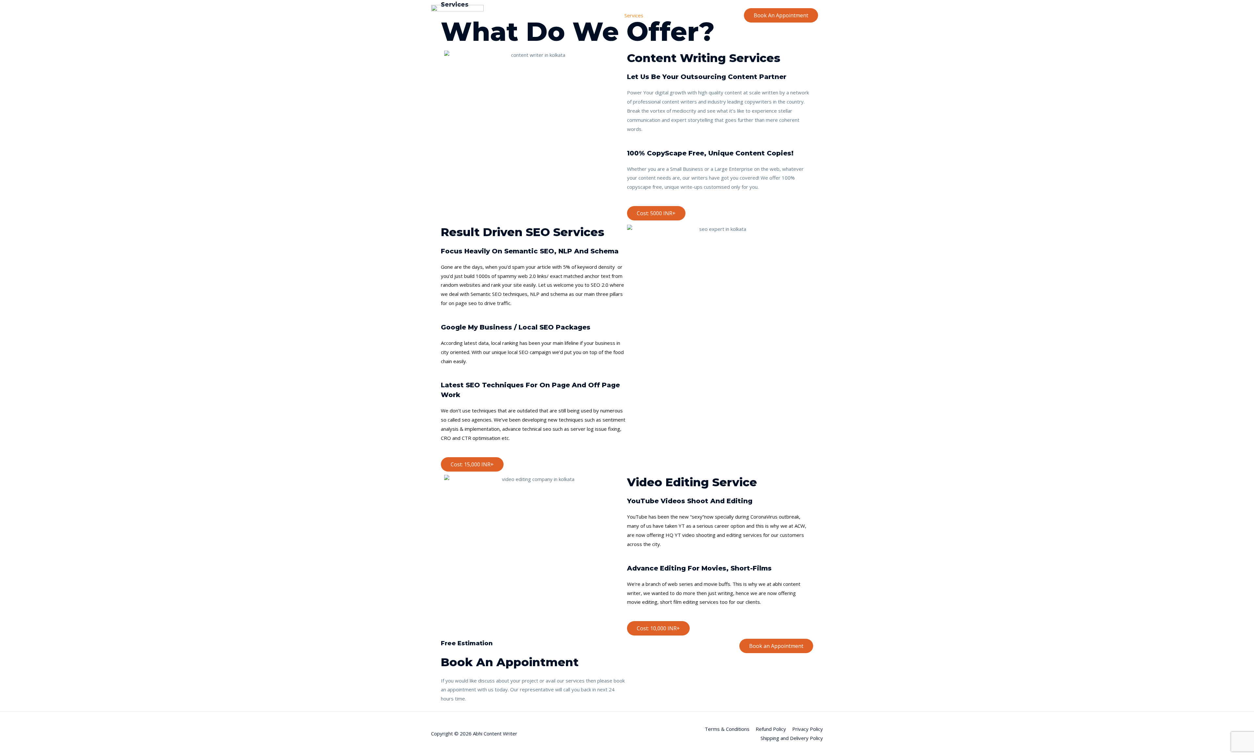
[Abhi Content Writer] (457, 14)
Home (584, 15)
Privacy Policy (807, 729)
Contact (725, 15)
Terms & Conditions (727, 729)
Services (633, 15)
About (608, 15)
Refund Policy (771, 729)
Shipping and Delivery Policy (792, 738)
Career (699, 15)
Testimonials (667, 15)
